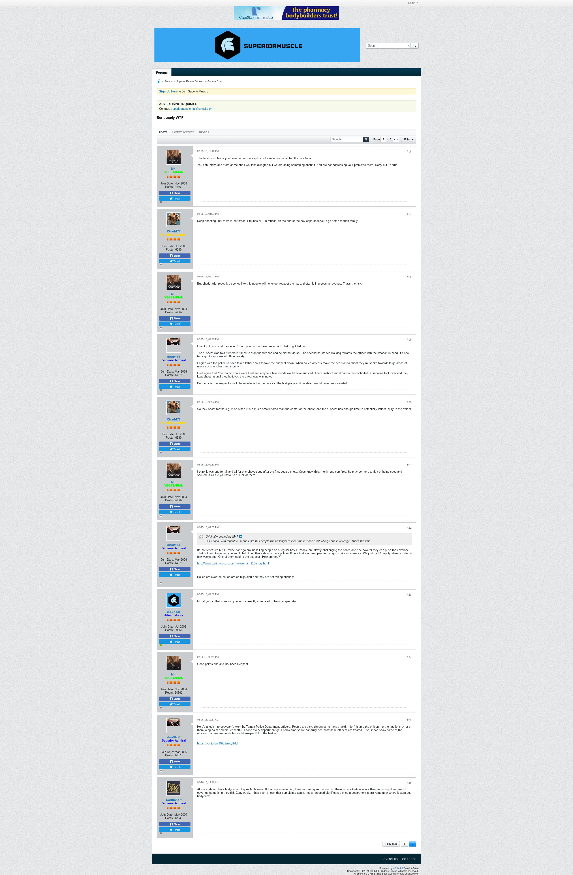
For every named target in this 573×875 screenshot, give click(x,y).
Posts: (169, 187)
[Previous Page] (394, 139)
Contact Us (390, 859)
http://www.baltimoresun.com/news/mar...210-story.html (233, 563)
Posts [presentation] (163, 132)
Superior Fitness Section (189, 81)
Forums (162, 72)
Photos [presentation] (204, 132)
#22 (409, 527)
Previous (391, 843)
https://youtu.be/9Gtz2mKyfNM (217, 743)
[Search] (415, 46)
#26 (409, 782)
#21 (409, 465)
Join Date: (167, 183)
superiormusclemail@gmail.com (191, 108)
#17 (409, 214)
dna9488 (173, 356)
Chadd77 (174, 231)
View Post (240, 536)
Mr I (174, 168)
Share (176, 193)
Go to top (409, 859)
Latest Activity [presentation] (183, 132)
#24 (409, 657)
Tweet (176, 198)
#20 (409, 402)
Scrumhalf (174, 800)
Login (411, 2)
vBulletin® (398, 868)
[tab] (163, 132)
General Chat (214, 81)
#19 (409, 339)
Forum (168, 81)
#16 (409, 151)
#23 (409, 594)
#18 (409, 277)
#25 (409, 720)
